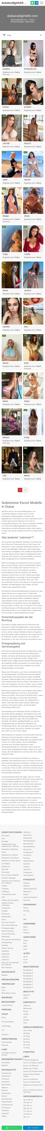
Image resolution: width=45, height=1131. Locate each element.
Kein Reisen (6, 1062)
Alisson (6, 437)
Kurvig (25, 1011)
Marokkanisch (28, 844)
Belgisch (5, 1087)
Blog (25, 919)
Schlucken (5, 957)
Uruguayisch (27, 872)
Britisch (4, 1096)
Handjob (5, 911)
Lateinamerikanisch (30, 897)
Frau (3, 990)
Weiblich (5, 975)
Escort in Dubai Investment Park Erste (33, 1091)
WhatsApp (13, 1128)
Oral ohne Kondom (8, 922)
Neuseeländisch (29, 846)
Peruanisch (27, 849)
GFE (3, 897)
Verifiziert (5, 1034)
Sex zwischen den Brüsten (11, 939)
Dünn (25, 1017)
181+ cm (26, 1117)
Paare (4, 852)
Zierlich (26, 1014)
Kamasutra (5, 914)
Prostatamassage (8, 928)
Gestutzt (26, 911)
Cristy (26, 437)
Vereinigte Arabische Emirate (9, 1054)
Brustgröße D (28, 979)
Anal (3, 838)
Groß (25, 1023)
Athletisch (26, 1005)
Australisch (6, 1082)
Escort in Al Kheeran (30, 1079)
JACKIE (6, 143)
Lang (25, 949)
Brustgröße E (28, 981)
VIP (3, 1030)
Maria (5, 401)
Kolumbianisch (7, 1099)
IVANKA (6, 69)
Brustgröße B (28, 973)
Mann (4, 987)
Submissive (6, 954)
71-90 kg (26, 1048)
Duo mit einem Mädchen (10, 875)
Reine (5, 290)
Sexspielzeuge (7, 942)
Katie (5, 180)
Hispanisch (27, 891)
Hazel (26, 401)
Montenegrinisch (29, 841)
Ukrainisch (27, 869)
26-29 (25, 962)
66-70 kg (26, 1045)
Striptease (5, 951)
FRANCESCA (30, 69)
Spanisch (26, 864)
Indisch (4, 1116)
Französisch (6, 1107)
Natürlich (26, 995)
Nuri (26, 327)
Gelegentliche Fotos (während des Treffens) (10, 845)
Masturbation (6, 916)
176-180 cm (27, 1114)
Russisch (26, 858)
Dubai (31, 20)
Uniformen (5, 959)
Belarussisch (6, 1084)
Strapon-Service (7, 948)
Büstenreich (27, 1008)
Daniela (6, 327)
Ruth (26, 363)
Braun (25, 930)
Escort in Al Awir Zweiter (32, 1082)
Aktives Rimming (8, 931)
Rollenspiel (6, 936)
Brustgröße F (28, 984)
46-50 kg (26, 1033)
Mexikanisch (27, 838)
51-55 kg (26, 1036)
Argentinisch (6, 1076)
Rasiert (26, 908)
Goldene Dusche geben (10, 900)
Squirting (5, 945)
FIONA (6, 107)
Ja (24, 915)
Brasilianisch (6, 1093)
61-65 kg (26, 1042)
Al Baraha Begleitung (30, 1060)
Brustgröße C (28, 976)
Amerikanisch (6, 1073)
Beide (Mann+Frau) (9, 993)
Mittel (25, 946)
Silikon (25, 998)
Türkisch (26, 867)
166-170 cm (27, 1108)
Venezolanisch (28, 875)
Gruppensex (6, 908)
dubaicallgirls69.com (15, 3)
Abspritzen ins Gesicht (10, 855)
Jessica (27, 290)
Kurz (25, 943)
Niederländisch (7, 1102)
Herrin (4, 919)
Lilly (4, 475)
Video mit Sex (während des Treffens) (10, 964)
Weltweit (5, 1065)
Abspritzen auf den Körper (11, 860)
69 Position (6, 835)
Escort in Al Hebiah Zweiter (33, 1063)
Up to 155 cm (28, 1100)
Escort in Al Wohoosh (31, 1065)
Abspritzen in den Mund (10, 858)
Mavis (26, 475)
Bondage (5, 841)
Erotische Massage (8, 878)
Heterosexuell (6, 1042)
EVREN (27, 107)
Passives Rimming (8, 934)
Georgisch (5, 1110)
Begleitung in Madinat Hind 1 (33, 1086)
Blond (25, 927)
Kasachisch (27, 835)
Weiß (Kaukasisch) (30, 889)
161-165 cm (27, 1105)
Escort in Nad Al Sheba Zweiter (31, 1075)
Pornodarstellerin (8, 1022)
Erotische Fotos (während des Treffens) (11, 882)
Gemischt (26, 900)
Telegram (35, 1128)
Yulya (5, 254)
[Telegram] (36, 3)
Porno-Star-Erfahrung (9, 925)
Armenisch (5, 1079)
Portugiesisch (28, 852)
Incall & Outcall (7, 1005)
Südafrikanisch (28, 861)
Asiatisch (26, 886)
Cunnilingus (6, 863)
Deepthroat (6, 866)
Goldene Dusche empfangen (8, 904)
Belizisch (5, 1090)
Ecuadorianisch (7, 1105)
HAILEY (27, 143)
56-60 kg (26, 1039)
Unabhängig (6, 1026)
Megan (6, 216)
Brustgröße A (28, 970)
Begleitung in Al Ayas (30, 1068)
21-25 (25, 959)
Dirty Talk (5, 869)
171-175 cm (27, 1111)
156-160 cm (27, 1102)
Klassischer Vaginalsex (10, 849)
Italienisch (27, 832)
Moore (5, 363)
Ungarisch (5, 1113)
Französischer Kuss (9, 894)
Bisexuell (5, 1045)
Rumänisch (27, 855)
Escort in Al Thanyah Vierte (33, 1071)
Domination (6, 872)
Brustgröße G (28, 987)
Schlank (26, 1020)
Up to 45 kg (27, 1030)
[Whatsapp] (32, 3)
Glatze (25, 940)
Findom (4, 886)
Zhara (26, 216)
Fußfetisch (5, 891)
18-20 (25, 957)
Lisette (27, 254)
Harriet (27, 180)
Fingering (5, 888)
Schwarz (26, 932)
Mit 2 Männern (7, 967)
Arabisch (26, 883)
